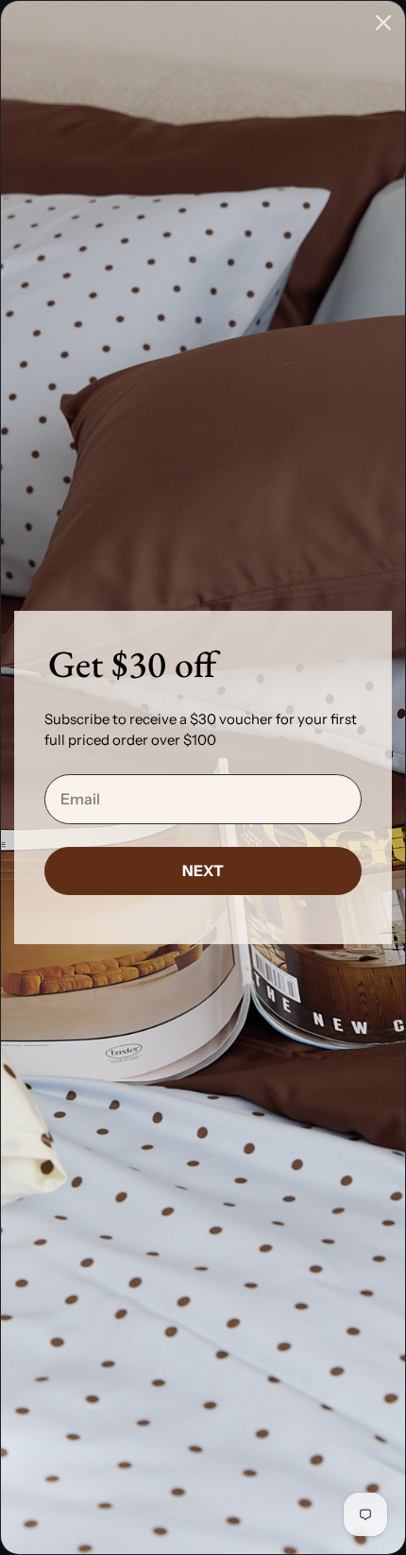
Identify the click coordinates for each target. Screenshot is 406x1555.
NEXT (203, 870)
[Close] (383, 22)
